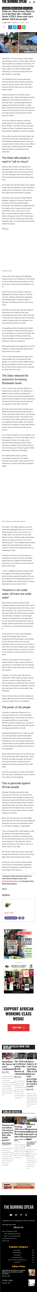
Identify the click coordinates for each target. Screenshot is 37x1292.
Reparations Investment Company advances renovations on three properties (13, 1272)
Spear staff (7, 22)
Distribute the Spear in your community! (8, 1066)
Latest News (28, 8)
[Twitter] (15, 27)
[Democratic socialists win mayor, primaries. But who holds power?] (8, 1119)
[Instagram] (16, 1215)
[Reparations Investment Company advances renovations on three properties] (31, 1272)
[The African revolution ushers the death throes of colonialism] (20, 1056)
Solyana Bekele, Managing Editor (7, 1143)
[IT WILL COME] (31, 1282)
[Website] (19, 918)
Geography (6, 8)
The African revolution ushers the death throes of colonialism (20, 1067)
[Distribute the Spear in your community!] (8, 1056)
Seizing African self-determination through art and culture (22, 1132)
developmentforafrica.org (11, 881)
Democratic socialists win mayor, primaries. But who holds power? (8, 1132)
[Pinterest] (19, 27)
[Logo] (14, 1)
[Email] (22, 918)
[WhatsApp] (24, 27)
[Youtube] (11, 1215)
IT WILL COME (7, 1280)
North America (17, 8)
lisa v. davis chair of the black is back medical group (32, 1143)
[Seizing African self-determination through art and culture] (22, 1120)
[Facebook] (10, 27)
